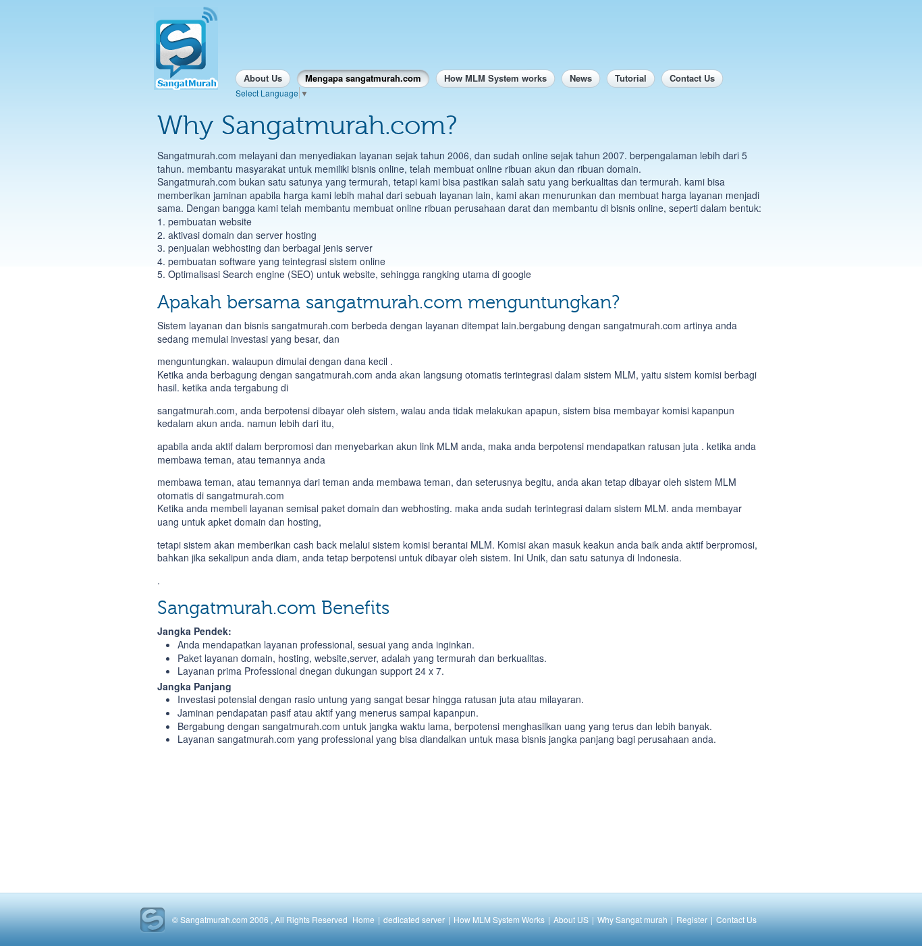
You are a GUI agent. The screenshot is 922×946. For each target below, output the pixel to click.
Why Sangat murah (632, 920)
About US (571, 920)
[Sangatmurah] (186, 48)
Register (691, 920)
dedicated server (414, 920)
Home (363, 920)
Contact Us (736, 920)
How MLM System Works (499, 920)
